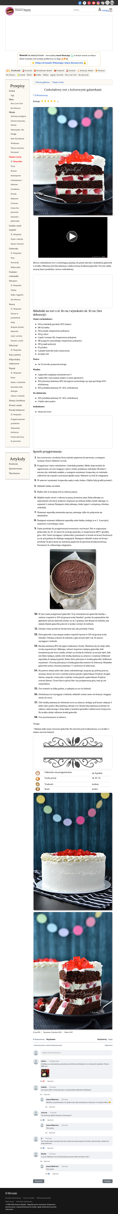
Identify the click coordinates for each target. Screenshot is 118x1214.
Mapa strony (9, 1202)
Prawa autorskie (28, 1198)
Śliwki (29, 75)
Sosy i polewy (15, 355)
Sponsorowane (15, 468)
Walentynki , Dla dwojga (17, 132)
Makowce (14, 198)
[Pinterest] (89, 3)
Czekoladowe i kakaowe (16, 182)
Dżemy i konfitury (17, 400)
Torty (13, 166)
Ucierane (14, 203)
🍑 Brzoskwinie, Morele (43, 71)
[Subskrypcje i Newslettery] (102, 5)
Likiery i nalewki (18, 396)
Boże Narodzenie (17, 139)
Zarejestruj (102, 1039)
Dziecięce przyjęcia (18, 116)
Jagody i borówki (56, 75)
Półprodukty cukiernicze (14, 361)
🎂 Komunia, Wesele (85, 71)
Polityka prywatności (44, 1198)
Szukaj (12, 91)
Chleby (13, 290)
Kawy (13, 377)
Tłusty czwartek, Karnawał (17, 150)
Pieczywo (13, 281)
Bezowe (14, 171)
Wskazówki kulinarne (15, 430)
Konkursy (13, 464)
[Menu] (111, 9)
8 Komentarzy (41, 95)
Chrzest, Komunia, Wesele (18, 123)
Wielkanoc (15, 143)
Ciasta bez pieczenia (15, 210)
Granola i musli (17, 341)
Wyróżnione (14, 473)
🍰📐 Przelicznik (13, 71)
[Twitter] (84, 3)
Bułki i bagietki (17, 295)
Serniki (14, 194)
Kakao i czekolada (18, 382)
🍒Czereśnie (70, 71)
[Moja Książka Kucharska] (112, 4)
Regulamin (50, 1039)
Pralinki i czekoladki (13, 274)
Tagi (12, 95)
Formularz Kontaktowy (13, 1198)
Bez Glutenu (10, 75)
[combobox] (84, 10)
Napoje (12, 368)
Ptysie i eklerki (17, 239)
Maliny (46, 75)
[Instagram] (98, 3)
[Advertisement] (59, 33)
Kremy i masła (15, 405)
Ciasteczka (13, 248)
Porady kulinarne (17, 410)
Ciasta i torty (15, 157)
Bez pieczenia (83, 75)
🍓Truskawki (59, 71)
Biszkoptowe (16, 176)
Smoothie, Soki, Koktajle (17, 389)
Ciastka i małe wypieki (15, 227)
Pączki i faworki (17, 244)
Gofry (13, 322)
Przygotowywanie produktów (18, 421)
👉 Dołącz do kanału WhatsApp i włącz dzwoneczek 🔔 (59, 63)
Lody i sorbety (16, 336)
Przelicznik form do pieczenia (17, 439)
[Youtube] (94, 3)
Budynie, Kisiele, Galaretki (17, 329)
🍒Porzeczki (27, 71)
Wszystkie (17, 161)
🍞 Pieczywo (100, 71)
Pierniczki (15, 262)
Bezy (13, 258)
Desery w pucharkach (15, 315)
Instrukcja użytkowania (24, 1202)
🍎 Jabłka (37, 75)
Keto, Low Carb (71, 75)
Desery (12, 304)
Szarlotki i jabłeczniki (15, 219)
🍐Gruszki (21, 75)
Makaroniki (15, 267)
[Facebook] (80, 3)
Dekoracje (13, 345)
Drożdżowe (15, 189)
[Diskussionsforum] (107, 4)
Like (41, 1081)
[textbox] (76, 1053)
